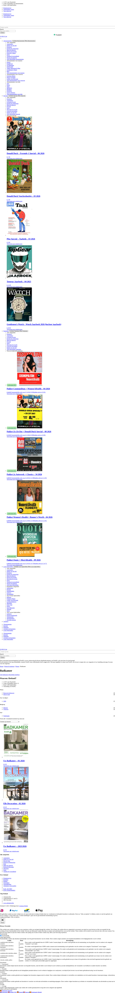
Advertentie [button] (3, 978)
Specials (5, 626)
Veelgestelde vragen (8, 9)
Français (27, 992)
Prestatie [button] (2, 967)
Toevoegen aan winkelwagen (14, 158)
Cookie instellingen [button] (5, 917)
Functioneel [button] (3, 962)
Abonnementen (7, 624)
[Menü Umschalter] (0, 38)
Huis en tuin (6, 694)
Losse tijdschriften (8, 630)
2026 (4, 701)
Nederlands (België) (7, 990)
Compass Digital (23, 906)
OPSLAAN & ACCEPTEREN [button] (8, 989)
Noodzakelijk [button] (3, 934)
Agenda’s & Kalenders (9, 629)
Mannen (5, 708)
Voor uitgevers (7, 11)
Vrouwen (5, 709)
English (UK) (13, 992)
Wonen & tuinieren (9, 666)
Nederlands (6, 716)
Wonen (17, 666)
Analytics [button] (2, 972)
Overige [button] (2, 984)
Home (1, 666)
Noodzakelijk (5, 935)
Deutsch (21, 992)
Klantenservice (7, 8)
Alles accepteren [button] (15, 917)
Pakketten (6, 627)
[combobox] (8, 31)
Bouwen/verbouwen (8, 693)
